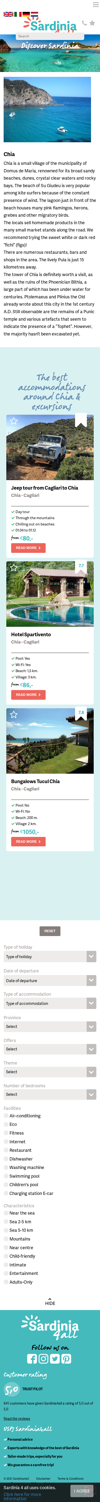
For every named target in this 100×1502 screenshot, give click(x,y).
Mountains (19, 1239)
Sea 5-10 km (21, 1230)
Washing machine (26, 1167)
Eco (13, 1124)
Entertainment (23, 1273)
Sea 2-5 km (20, 1221)
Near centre (21, 1247)
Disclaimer (43, 1479)
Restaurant (20, 1150)
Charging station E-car (31, 1193)
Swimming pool (24, 1176)
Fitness (16, 1133)
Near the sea (22, 1213)
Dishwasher (21, 1159)
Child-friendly (22, 1256)
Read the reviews (17, 1418)
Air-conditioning (25, 1116)
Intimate (17, 1265)
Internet (17, 1141)
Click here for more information (22, 1496)
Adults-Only (21, 1282)
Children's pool (23, 1184)
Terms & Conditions (70, 1479)
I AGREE (82, 1491)
